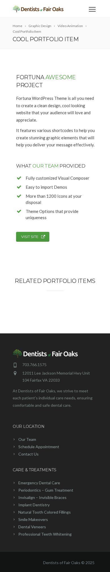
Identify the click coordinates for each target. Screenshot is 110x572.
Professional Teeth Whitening (45, 534)
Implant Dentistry (34, 504)
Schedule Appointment (38, 446)
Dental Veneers (32, 526)
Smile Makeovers (33, 519)
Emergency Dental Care (39, 482)
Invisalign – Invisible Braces (42, 497)
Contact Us (28, 454)
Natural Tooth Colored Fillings (44, 512)
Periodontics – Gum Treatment (45, 490)
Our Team (27, 439)
